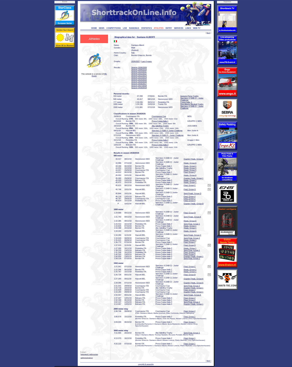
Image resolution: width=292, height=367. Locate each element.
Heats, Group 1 (190, 166)
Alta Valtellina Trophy (160, 126)
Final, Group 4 (189, 197)
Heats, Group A (190, 163)
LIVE (125, 28)
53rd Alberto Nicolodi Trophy (191, 104)
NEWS (101, 28)
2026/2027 (135, 61)
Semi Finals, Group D (192, 193)
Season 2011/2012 (139, 74)
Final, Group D (190, 245)
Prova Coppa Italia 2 (160, 140)
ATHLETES (158, 28)
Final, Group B (190, 213)
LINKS (188, 28)
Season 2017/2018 (139, 86)
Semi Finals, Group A (192, 217)
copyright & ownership (146, 364)
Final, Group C (190, 185)
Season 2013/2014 (139, 78)
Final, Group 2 (189, 199)
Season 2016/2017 (139, 84)
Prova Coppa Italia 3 (160, 145)
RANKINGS (134, 28)
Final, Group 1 (189, 317)
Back (208, 33)
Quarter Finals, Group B (193, 204)
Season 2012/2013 (139, 76)
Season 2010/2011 (139, 72)
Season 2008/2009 (139, 67)
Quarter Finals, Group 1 (193, 178)
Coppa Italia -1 (186, 102)
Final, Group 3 (189, 172)
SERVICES (178, 28)
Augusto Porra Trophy (189, 96)
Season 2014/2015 (139, 80)
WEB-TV (196, 28)
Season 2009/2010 (139, 69)
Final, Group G (190, 189)
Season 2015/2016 (139, 82)
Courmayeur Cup (159, 116)
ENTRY (169, 28)
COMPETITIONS (113, 28)
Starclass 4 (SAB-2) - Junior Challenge (168, 135)
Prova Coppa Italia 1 (160, 121)
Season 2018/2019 (139, 88)
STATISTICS (146, 28)
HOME (94, 28)
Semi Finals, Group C (192, 235)
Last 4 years (146, 61)
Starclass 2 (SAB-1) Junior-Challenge (167, 131)
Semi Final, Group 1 (192, 224)
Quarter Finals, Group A (193, 159)
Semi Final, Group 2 (192, 238)
